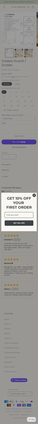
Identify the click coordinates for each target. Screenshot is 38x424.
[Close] (34, 195)
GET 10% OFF (19, 223)
